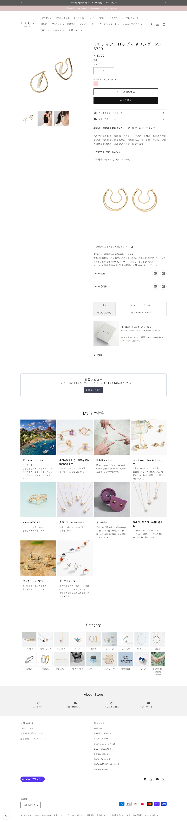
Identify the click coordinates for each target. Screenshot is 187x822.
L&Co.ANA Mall (102, 769)
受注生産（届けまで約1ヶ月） (107, 79)
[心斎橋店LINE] (163, 286)
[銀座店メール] (155, 273)
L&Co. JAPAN (101, 738)
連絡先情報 (137, 815)
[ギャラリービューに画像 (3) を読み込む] (61, 118)
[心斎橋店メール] (155, 286)
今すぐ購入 (125, 100)
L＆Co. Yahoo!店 (102, 754)
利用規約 (90, 815)
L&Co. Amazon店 (102, 759)
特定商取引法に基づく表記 (120, 815)
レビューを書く (93, 389)
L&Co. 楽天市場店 (103, 749)
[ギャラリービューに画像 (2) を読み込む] (45, 118)
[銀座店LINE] (163, 273)
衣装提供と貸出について (32, 733)
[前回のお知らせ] (21, 3)
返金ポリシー (59, 815)
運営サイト (99, 723)
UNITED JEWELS (102, 733)
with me (98, 728)
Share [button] (99, 355)
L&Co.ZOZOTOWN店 (104, 743)
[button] (102, 18)
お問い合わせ (26, 723)
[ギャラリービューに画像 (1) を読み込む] (28, 118)
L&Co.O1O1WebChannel (106, 764)
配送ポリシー (102, 815)
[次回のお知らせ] (165, 3)
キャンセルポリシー (152, 815)
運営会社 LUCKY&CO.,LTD (33, 738)
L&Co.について (27, 728)
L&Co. (31, 815)
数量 (95, 65)
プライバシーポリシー (75, 815)
